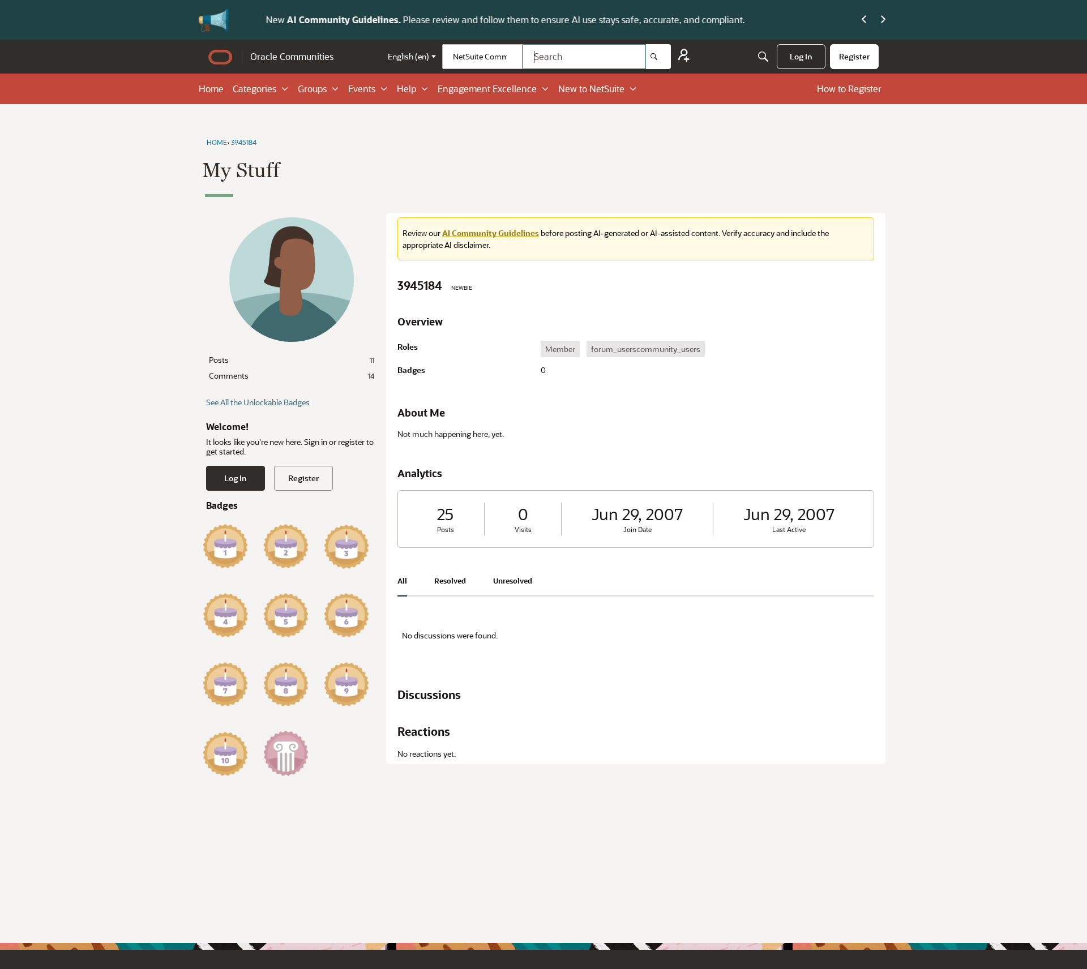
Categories (254, 89)
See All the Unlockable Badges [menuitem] (258, 402)
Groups (312, 89)
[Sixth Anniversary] (346, 615)
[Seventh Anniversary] (225, 684)
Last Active (789, 529)
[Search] (658, 56)
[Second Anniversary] (286, 546)
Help (406, 89)
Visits (523, 529)
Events (361, 89)
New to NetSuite (591, 89)
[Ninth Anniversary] (346, 684)
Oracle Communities (291, 56)
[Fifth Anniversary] (286, 615)
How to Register (849, 89)
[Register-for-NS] (684, 57)
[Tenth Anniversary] (225, 753)
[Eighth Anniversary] (286, 684)
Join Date (637, 529)
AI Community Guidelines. (322, 19)
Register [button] (303, 478)
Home (211, 89)
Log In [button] (235, 478)
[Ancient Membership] (286, 753)
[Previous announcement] (864, 20)
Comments (291, 375)
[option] (560, 349)
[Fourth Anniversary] (225, 615)
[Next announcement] (883, 20)
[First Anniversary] (225, 546)
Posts (291, 359)
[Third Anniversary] (346, 546)
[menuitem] (801, 56)
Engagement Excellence (487, 89)
